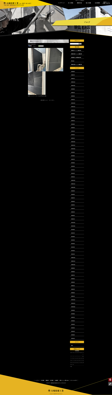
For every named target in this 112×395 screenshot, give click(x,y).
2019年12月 (73, 299)
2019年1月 (73, 338)
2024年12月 (73, 103)
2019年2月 (73, 334)
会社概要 (97, 3)
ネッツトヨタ (52, 100)
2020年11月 (73, 261)
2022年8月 (73, 194)
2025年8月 (73, 89)
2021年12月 (73, 222)
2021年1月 (73, 254)
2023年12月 (73, 141)
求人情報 (70, 3)
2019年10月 (73, 306)
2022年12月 (73, 180)
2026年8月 (73, 71)
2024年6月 (73, 124)
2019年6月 (73, 320)
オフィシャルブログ (74, 380)
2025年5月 (73, 96)
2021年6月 (73, 236)
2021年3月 (73, 247)
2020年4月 (73, 285)
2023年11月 (73, 145)
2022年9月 (73, 190)
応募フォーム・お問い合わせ (106, 3)
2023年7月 (73, 159)
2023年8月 (73, 155)
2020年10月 (73, 264)
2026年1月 (73, 78)
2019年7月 (73, 317)
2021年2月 (73, 250)
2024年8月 (73, 117)
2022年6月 (73, 201)
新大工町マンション (44, 100)
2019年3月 (73, 331)
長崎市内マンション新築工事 (76, 50)
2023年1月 (73, 176)
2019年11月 (73, 303)
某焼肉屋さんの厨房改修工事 (76, 57)
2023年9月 (73, 152)
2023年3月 (73, 173)
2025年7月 (73, 92)
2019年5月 (73, 324)
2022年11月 (73, 183)
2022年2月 (73, 215)
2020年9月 (73, 268)
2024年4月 (73, 127)
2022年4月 (73, 208)
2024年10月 (73, 110)
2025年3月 (73, 99)
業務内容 (79, 3)
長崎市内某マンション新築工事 (76, 64)
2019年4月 (73, 327)
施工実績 (88, 3)
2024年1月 (73, 138)
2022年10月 (73, 187)
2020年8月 (73, 271)
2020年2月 (73, 292)
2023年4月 (73, 169)
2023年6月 (73, 162)
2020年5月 (73, 282)
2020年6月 (73, 278)
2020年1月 (73, 296)
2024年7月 (73, 120)
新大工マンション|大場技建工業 (80, 0)
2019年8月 (73, 313)
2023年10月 (73, 148)
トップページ (61, 3)
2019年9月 (73, 310)
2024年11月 (73, 106)
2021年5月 (73, 240)
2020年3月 (73, 289)
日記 (72, 345)
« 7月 (71, 366)
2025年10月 (73, 85)
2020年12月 (73, 257)
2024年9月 (73, 113)
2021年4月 (73, 243)
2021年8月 (73, 229)
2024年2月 (73, 134)
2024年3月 (73, 131)
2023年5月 (73, 166)
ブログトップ (77, 40)
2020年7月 (73, 275)
